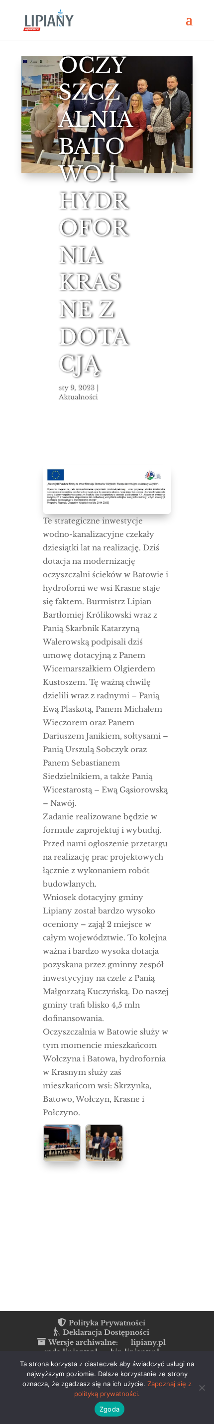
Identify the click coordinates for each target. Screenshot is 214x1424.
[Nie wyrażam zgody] (202, 1388)
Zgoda (109, 1409)
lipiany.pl (148, 1342)
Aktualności (77, 397)
